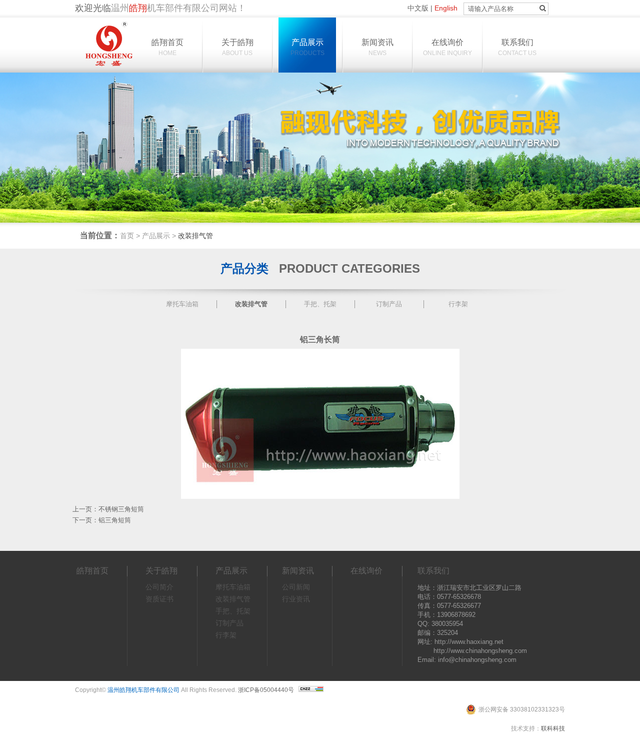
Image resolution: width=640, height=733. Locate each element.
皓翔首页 (168, 47)
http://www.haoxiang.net (469, 641)
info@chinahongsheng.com (477, 659)
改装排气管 (251, 304)
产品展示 (307, 47)
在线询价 (447, 47)
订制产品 (389, 304)
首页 (127, 236)
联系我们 (517, 47)
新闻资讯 (378, 47)
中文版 (418, 8)
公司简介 (160, 587)
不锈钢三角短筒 (121, 509)
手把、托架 (320, 304)
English (446, 8)
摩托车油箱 (182, 304)
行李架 (458, 304)
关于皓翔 (238, 47)
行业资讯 (296, 599)
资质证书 (160, 599)
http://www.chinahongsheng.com (480, 650)
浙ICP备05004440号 (266, 689)
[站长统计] (311, 689)
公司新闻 (296, 587)
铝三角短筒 (114, 520)
